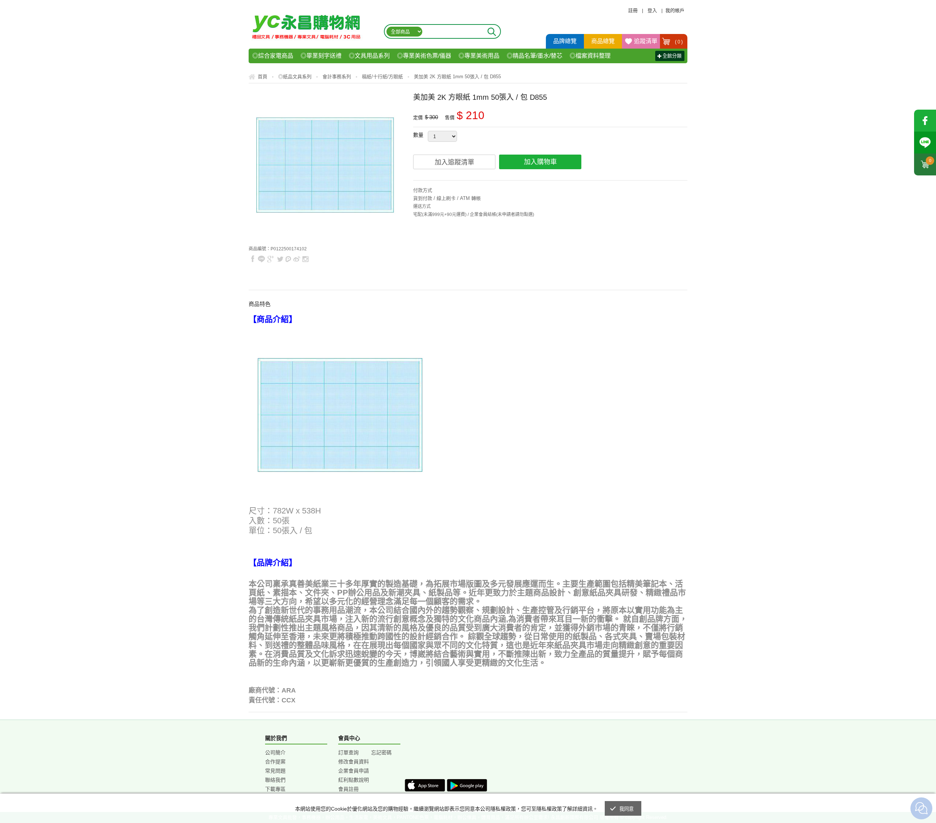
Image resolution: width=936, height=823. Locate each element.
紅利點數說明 (353, 780)
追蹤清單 (645, 41)
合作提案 (275, 762)
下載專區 (275, 789)
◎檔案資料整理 (590, 56)
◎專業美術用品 (478, 56)
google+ (270, 258)
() (679, 42)
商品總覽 (603, 41)
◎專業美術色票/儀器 (424, 56)
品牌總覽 (565, 41)
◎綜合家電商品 (272, 56)
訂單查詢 (348, 752)
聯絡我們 (275, 780)
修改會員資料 (353, 762)
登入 (652, 10)
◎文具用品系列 (369, 56)
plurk (288, 258)
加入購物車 (540, 162)
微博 (297, 258)
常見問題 (275, 771)
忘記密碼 (381, 752)
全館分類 (672, 55)
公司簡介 (275, 752)
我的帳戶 (674, 10)
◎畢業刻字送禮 (321, 56)
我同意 (626, 809)
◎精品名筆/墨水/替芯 (534, 56)
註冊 (633, 10)
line (261, 258)
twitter (280, 258)
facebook (925, 121)
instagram (305, 258)
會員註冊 (348, 789)
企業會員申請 (353, 771)
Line (925, 142)
